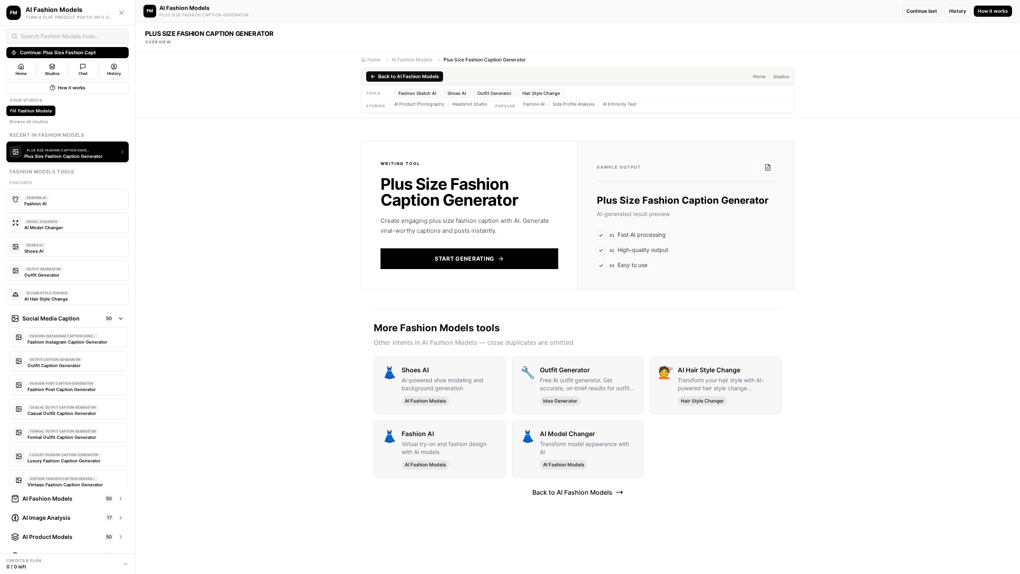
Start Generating (464, 258)
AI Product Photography (419, 104)
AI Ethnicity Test (619, 104)
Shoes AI (456, 93)
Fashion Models (31, 111)
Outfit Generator (494, 93)
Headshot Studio (469, 104)
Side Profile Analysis (574, 104)
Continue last (921, 11)
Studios (781, 77)
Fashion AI (534, 104)
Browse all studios (29, 121)
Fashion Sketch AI (417, 93)
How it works (71, 87)
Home (374, 60)
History (957, 11)
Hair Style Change (541, 93)
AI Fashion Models (412, 60)
